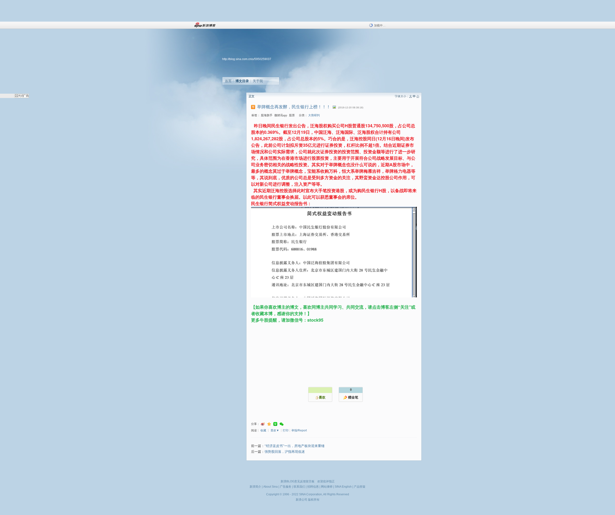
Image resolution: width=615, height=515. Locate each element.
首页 (228, 81)
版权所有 (314, 499)
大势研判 (314, 115)
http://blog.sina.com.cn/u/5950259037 (246, 59)
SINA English (343, 486)
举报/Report (299, 430)
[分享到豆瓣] (275, 424)
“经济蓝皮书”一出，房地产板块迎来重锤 (294, 446)
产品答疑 (359, 486)
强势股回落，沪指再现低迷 (284, 452)
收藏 (263, 430)
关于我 (258, 81)
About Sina (270, 486)
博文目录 (242, 81)
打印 (286, 430)
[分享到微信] (281, 424)
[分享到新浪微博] (263, 424)
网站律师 (326, 486)
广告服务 (285, 486)
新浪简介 (255, 486)
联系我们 (299, 486)
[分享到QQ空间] (269, 424)
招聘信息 (313, 486)
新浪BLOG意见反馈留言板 (297, 481)
